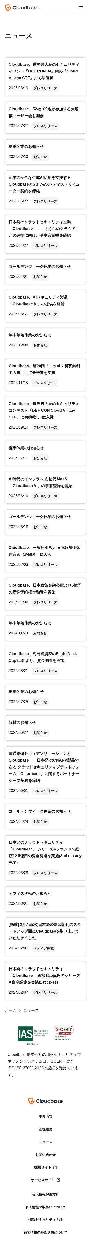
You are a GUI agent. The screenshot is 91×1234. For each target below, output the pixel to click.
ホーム (11, 1010)
